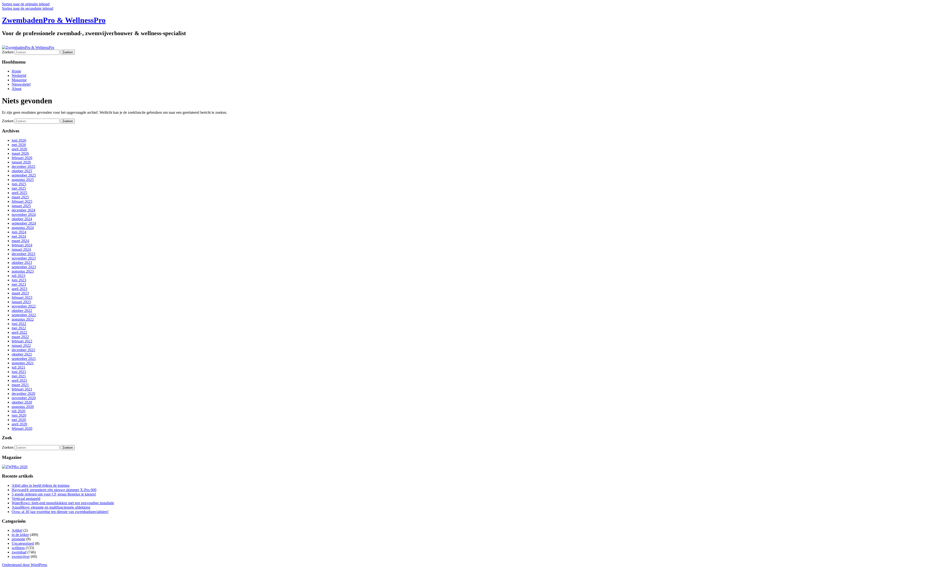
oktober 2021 (22, 354)
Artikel (17, 530)
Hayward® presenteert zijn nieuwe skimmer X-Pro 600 (54, 490)
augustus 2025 (23, 180)
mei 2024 (19, 236)
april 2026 (19, 149)
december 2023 (23, 254)
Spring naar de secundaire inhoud (27, 8)
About (16, 89)
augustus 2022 (23, 319)
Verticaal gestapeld (26, 498)
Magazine (19, 80)
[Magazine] (14, 467)
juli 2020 (18, 411)
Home (16, 71)
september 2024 (24, 223)
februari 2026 (22, 158)
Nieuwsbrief (21, 84)
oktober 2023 (22, 262)
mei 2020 (19, 420)
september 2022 (24, 315)
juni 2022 (19, 324)
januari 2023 (21, 302)
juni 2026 (19, 140)
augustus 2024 (23, 228)
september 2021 (24, 359)
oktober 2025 (22, 171)
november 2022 (24, 306)
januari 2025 (21, 206)
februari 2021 (22, 389)
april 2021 (19, 380)
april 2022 (19, 332)
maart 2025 (20, 197)
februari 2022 (22, 341)
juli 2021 (18, 367)
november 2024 (24, 214)
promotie (18, 539)
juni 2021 (19, 372)
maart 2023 (20, 293)
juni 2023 (19, 280)
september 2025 (24, 175)
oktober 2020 (22, 402)
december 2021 (23, 350)
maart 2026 (20, 153)
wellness (18, 548)
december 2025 (23, 166)
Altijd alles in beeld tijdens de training (40, 485)
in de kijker (20, 535)
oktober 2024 (22, 219)
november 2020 (24, 398)
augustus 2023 (23, 271)
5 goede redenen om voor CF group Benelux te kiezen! (54, 494)
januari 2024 (21, 249)
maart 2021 (20, 385)
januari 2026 (21, 162)
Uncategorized (23, 543)
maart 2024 (20, 241)
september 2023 (24, 267)
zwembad (19, 552)
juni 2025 (19, 184)
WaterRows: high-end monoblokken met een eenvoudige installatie (63, 503)
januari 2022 (21, 345)
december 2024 (23, 210)
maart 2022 (20, 337)
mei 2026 (19, 145)
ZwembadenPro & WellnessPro (54, 20)
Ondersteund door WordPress (24, 565)
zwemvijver (21, 556)
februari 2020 (22, 428)
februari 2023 (22, 297)
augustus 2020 (23, 407)
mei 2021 (19, 376)
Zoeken (8, 52)
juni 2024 (19, 232)
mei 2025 (19, 188)
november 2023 (24, 258)
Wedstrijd (19, 75)
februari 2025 (22, 201)
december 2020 (23, 393)
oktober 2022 (22, 311)
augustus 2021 (23, 363)
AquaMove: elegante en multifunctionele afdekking (51, 507)
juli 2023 (18, 276)
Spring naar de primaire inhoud (26, 4)
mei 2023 (19, 284)
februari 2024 (22, 245)
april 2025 (19, 193)
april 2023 (19, 289)
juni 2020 (19, 415)
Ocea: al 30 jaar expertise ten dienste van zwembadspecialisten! (60, 512)
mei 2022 (19, 328)
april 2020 (19, 424)
